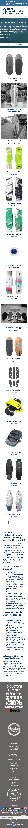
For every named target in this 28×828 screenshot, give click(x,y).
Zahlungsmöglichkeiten (14, 746)
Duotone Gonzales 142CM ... (14, 109)
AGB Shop (14, 782)
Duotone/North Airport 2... (14, 265)
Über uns (14, 752)
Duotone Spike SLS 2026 (14, 203)
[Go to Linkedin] (18, 823)
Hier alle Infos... (4, 37)
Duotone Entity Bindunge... (14, 452)
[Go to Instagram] (13, 823)
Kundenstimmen (14, 769)
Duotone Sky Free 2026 (14, 78)
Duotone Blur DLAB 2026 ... (14, 141)
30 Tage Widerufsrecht (14, 785)
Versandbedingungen (14, 748)
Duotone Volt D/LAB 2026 (14, 515)
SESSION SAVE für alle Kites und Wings (14, 1)
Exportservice (14, 751)
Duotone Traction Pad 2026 (14, 390)
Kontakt (14, 777)
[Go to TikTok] (15, 823)
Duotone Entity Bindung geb (14, 328)
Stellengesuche (14, 754)
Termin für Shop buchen (14, 768)
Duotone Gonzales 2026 (14, 172)
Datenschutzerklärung (14, 779)
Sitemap (14, 771)
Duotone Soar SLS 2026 (14, 359)
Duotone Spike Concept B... (14, 234)
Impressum (14, 780)
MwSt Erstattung (14, 749)
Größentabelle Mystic (14, 755)
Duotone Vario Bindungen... (14, 421)
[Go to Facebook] (10, 823)
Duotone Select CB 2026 (14, 296)
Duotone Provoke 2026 (14, 483)
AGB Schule (14, 783)
